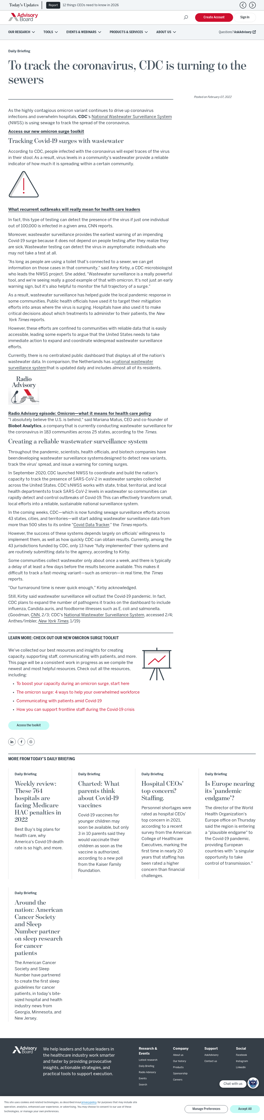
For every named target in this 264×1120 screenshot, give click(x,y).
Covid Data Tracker (91, 525)
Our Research (19, 32)
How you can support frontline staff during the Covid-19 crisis (75, 710)
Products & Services (126, 32)
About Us (163, 32)
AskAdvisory (243, 32)
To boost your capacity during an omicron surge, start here (72, 684)
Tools (48, 32)
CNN (35, 615)
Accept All (245, 1109)
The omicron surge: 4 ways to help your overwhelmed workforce (78, 692)
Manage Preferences (206, 1109)
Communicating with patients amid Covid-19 (59, 701)
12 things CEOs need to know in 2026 (91, 5)
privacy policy (88, 1102)
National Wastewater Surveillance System (132, 117)
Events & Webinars (81, 32)
